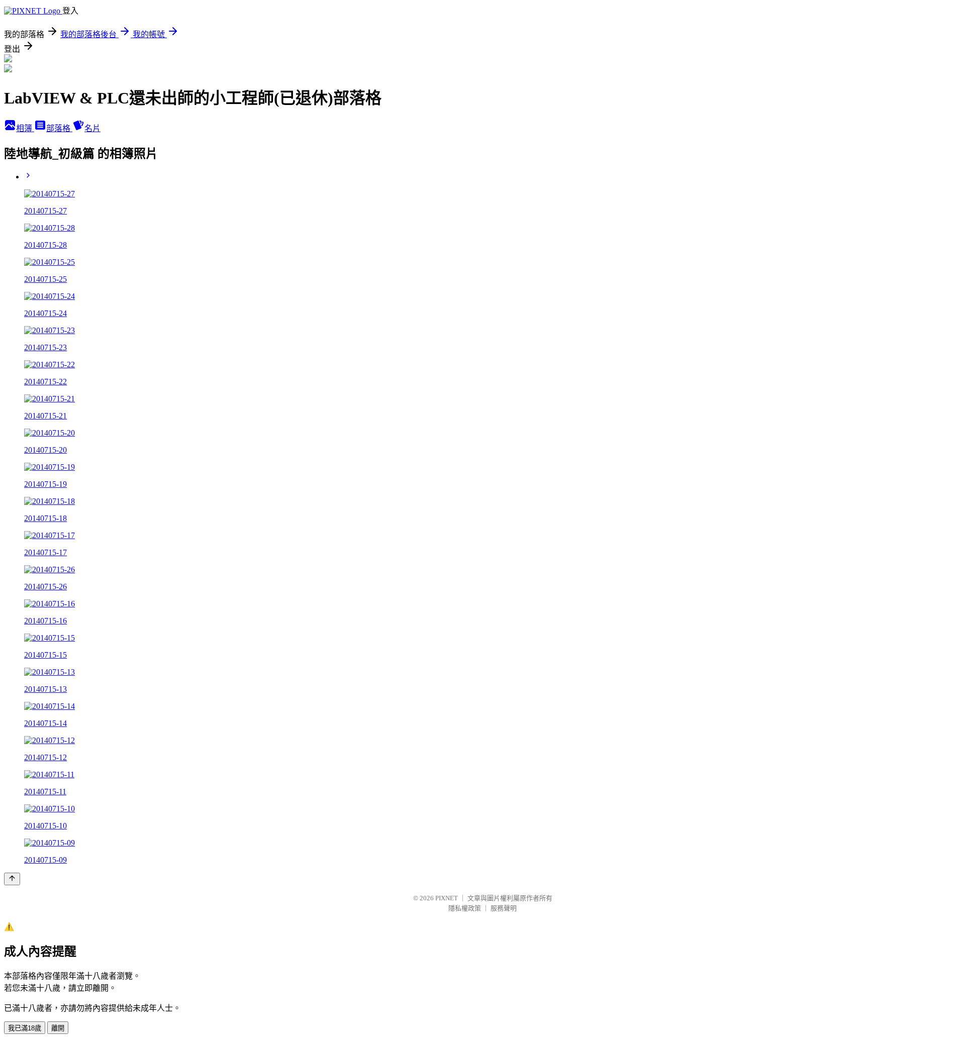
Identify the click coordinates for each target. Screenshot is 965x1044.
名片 (92, 128)
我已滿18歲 (24, 1028)
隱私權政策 (464, 908)
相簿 (25, 128)
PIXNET (446, 898)
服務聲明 (504, 908)
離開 (57, 1028)
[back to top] (12, 879)
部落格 (59, 128)
